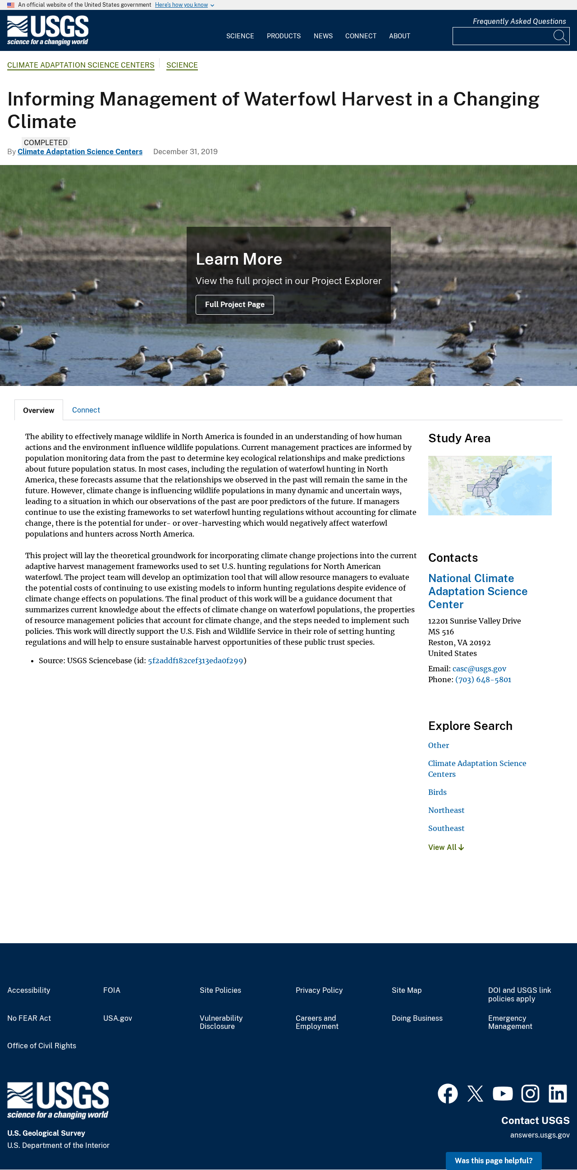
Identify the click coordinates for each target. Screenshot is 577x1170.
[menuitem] (240, 30)
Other (438, 745)
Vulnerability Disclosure (221, 1022)
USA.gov (117, 1018)
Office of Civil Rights (41, 1046)
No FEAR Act (29, 1018)
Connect (360, 36)
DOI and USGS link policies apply (519, 994)
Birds (437, 792)
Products (284, 36)
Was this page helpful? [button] (494, 1160)
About (399, 36)
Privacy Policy (319, 990)
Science (240, 36)
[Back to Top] (544, 1137)
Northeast (446, 810)
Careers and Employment (317, 1022)
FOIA (111, 990)
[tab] (38, 409)
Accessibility (28, 990)
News (323, 36)
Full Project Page (235, 304)
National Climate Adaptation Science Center (478, 591)
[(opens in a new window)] (448, 1092)
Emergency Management (510, 1022)
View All (443, 847)
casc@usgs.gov (479, 668)
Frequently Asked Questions (519, 21)
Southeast (446, 828)
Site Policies (220, 990)
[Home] (47, 43)
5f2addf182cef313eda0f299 (195, 660)
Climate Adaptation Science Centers (81, 65)
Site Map (407, 990)
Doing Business (417, 1018)
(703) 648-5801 (483, 679)
